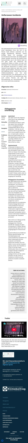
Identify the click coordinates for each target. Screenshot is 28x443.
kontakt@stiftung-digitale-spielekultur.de (13, 374)
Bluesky (13, 433)
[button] (2, 440)
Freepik (13, 344)
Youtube (22, 431)
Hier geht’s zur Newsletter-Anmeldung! (14, 439)
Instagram (6, 431)
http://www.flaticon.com (8, 346)
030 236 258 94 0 (8, 376)
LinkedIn (14, 431)
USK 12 (9, 103)
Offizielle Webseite (8, 95)
